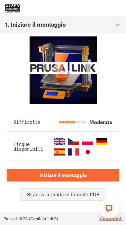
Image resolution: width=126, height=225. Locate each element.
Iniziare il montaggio (63, 175)
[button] (59, 141)
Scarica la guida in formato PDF (63, 194)
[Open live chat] (109, 208)
